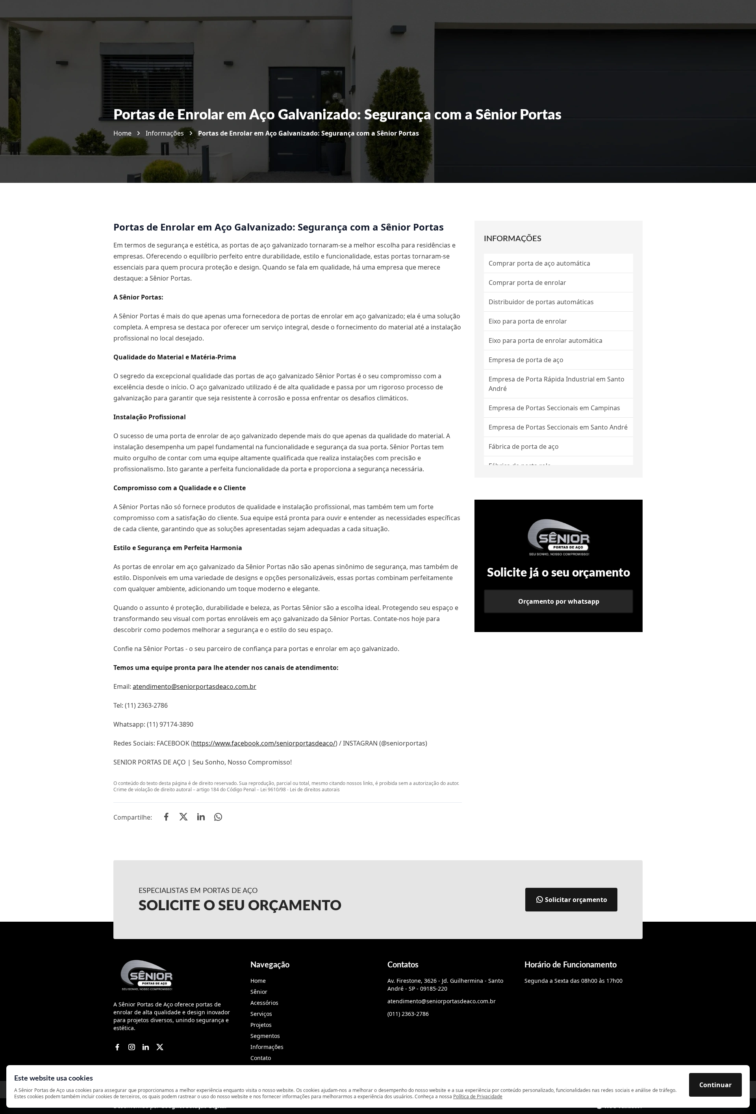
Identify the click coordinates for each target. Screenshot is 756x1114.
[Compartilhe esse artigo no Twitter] (183, 817)
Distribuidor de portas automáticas (541, 302)
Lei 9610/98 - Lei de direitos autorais (300, 789)
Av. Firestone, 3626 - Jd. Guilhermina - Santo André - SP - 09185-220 (445, 984)
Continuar (715, 1085)
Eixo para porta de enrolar (528, 321)
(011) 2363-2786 (408, 1013)
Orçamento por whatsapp (558, 601)
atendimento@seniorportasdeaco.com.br (194, 686)
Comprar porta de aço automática (539, 263)
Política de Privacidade (477, 1096)
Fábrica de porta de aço (524, 446)
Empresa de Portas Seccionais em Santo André (558, 427)
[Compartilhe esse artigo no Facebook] (166, 817)
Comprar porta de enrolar (527, 282)
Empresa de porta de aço (526, 359)
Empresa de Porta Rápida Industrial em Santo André (556, 384)
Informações (165, 133)
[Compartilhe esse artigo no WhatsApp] (218, 817)
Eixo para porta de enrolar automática (545, 340)
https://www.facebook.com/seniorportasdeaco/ (264, 743)
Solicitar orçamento (576, 899)
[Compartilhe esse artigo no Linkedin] (201, 817)
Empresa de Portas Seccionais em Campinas (554, 408)
